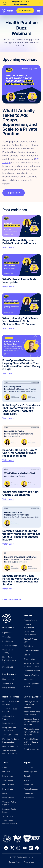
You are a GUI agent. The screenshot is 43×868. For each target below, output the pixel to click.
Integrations (28, 679)
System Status (29, 793)
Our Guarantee (8, 785)
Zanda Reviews (8, 780)
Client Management (31, 650)
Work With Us (7, 816)
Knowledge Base (30, 772)
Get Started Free (25, 10)
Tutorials (27, 776)
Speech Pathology (9, 645)
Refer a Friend (7, 776)
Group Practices (8, 688)
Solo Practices (7, 683)
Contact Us (28, 767)
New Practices (8, 679)
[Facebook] (6, 848)
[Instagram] (18, 848)
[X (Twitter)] (12, 848)
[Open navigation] (38, 10)
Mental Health (7, 667)
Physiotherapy (8, 641)
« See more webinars (11, 599)
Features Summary (31, 620)
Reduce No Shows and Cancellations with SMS (31, 742)
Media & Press (8, 798)
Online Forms (29, 646)
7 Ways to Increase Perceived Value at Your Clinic (31, 732)
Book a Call (28, 785)
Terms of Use (29, 862)
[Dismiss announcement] (40, 3)
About (4, 767)
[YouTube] (25, 848)
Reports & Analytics (31, 675)
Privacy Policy (14, 862)
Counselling (6, 637)
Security (27, 655)
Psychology (6, 633)
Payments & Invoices (32, 671)
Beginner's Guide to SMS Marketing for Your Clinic (31, 722)
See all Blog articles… (32, 749)
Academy (27, 780)
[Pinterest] (37, 848)
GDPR (4, 793)
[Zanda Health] (7, 10)
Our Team (6, 772)
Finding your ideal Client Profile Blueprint (31, 704)
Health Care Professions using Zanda (9, 660)
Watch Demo (29, 798)
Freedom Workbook (10, 746)
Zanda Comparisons (10, 735)
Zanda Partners (8, 723)
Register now (13, 193)
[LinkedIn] (31, 848)
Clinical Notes (29, 659)
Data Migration (8, 789)
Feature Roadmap (31, 789)
